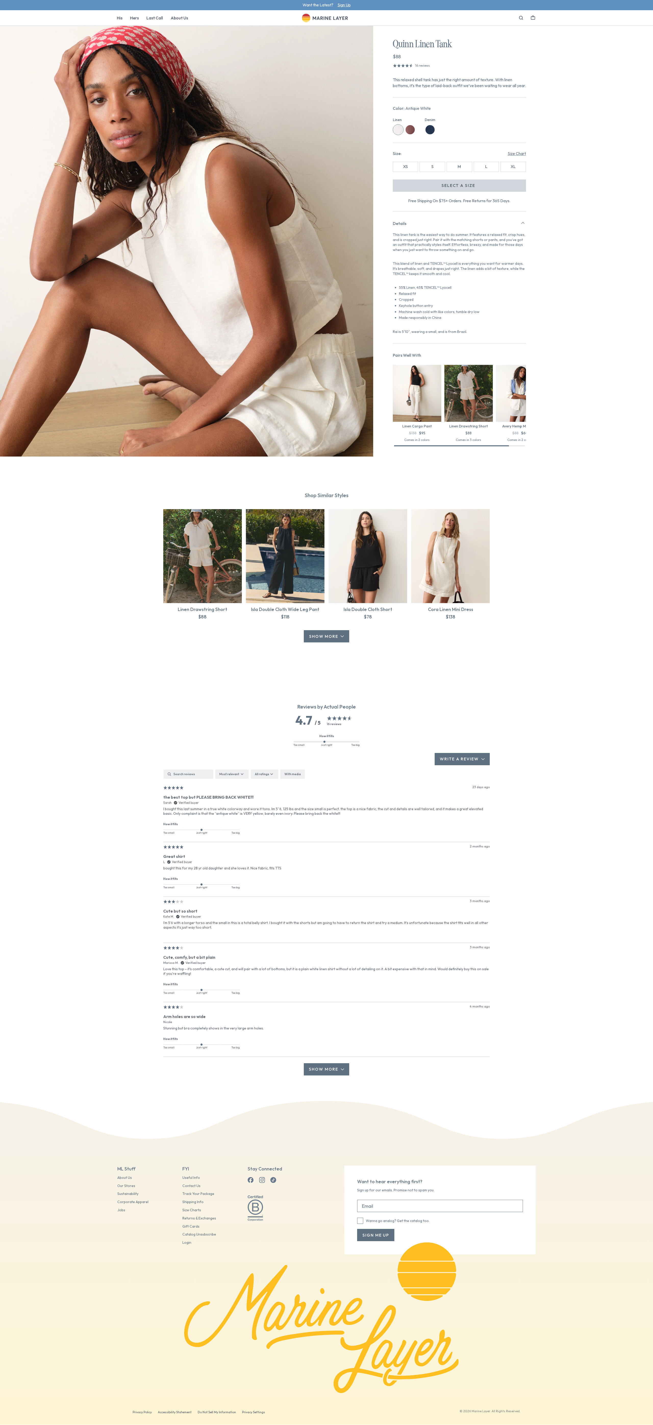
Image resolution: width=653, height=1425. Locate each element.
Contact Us (191, 1186)
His (119, 17)
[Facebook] (251, 1180)
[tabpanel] (326, 922)
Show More (323, 636)
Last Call (154, 17)
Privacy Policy (142, 1412)
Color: (412, 108)
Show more (323, 1069)
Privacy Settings (253, 1412)
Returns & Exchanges (199, 1218)
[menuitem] (119, 18)
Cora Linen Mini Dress (450, 609)
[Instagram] (262, 1180)
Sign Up (344, 4)
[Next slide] (526, 394)
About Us (179, 17)
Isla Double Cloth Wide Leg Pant (285, 609)
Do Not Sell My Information (217, 1412)
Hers (134, 17)
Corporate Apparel (132, 1202)
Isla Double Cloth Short (368, 609)
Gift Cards (190, 1226)
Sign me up (375, 1235)
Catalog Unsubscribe (199, 1234)
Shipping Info (193, 1202)
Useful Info (191, 1178)
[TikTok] (273, 1180)
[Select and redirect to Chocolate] (410, 129)
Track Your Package (198, 1194)
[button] (533, 17)
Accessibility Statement (175, 1412)
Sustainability (128, 1194)
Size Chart (517, 153)
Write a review (459, 758)
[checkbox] (292, 774)
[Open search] (521, 18)
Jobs (121, 1210)
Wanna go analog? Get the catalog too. (398, 1220)
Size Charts (191, 1210)
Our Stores (126, 1186)
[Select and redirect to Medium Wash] (430, 129)
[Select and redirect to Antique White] (398, 129)
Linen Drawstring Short (202, 609)
